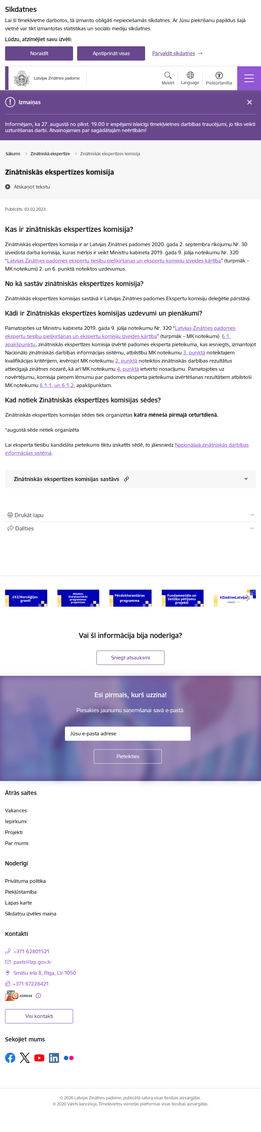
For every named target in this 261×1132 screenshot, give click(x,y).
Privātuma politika (25, 881)
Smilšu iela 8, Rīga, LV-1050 (45, 973)
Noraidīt (39, 53)
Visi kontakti (39, 1016)
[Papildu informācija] (38, 995)
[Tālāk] (248, 598)
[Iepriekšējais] (13, 598)
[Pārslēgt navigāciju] (249, 78)
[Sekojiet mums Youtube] (39, 1057)
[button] (125, 479)
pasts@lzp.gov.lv (32, 962)
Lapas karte (18, 902)
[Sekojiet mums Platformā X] (25, 1058)
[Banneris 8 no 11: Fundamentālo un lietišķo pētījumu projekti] (183, 597)
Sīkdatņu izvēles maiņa (30, 913)
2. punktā (126, 360)
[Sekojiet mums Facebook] (10, 1058)
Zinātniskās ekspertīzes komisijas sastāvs (66, 479)
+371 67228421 (31, 983)
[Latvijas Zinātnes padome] (47, 78)
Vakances (16, 810)
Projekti (13, 832)
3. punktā (194, 352)
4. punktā (128, 369)
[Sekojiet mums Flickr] (69, 1057)
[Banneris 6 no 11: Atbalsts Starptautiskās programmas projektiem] (78, 597)
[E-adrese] (18, 995)
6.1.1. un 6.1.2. (57, 385)
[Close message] (249, 102)
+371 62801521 (32, 951)
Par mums (17, 843)
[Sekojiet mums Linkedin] (54, 1058)
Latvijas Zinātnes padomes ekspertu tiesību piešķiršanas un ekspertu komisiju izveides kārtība (114, 260)
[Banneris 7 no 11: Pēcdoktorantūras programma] (130, 597)
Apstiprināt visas (111, 53)
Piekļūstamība (21, 892)
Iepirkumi (16, 821)
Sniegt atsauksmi (130, 657)
